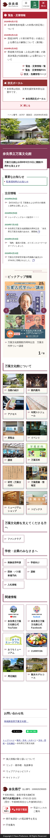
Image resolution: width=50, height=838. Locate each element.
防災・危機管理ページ (35, 74)
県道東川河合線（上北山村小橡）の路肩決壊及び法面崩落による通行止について (26, 56)
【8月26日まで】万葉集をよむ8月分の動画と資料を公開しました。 (26, 204)
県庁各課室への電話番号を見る (21, 819)
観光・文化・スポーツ (26, 740)
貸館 (33, 571)
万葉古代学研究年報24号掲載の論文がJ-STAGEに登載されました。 (25, 258)
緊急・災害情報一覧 (36, 66)
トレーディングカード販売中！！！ (23, 217)
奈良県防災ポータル (36, 99)
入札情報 (12, 585)
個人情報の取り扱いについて (20, 759)
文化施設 (11, 743)
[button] (26, 4)
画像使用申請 (14, 562)
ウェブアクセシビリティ (18, 771)
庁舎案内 (10, 825)
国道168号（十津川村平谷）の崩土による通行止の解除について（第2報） (26, 40)
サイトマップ (12, 777)
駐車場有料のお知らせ (17, 181)
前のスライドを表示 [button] (6, 310)
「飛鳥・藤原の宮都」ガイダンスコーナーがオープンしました (27, 244)
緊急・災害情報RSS (35, 70)
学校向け (35, 562)
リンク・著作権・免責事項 (19, 765)
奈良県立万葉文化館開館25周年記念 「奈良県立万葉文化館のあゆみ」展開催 (27, 230)
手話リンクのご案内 (40, 810)
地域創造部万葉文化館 (16, 721)
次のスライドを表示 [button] (44, 310)
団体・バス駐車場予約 (14, 573)
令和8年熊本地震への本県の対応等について (26, 27)
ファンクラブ (14, 539)
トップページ (8, 740)
